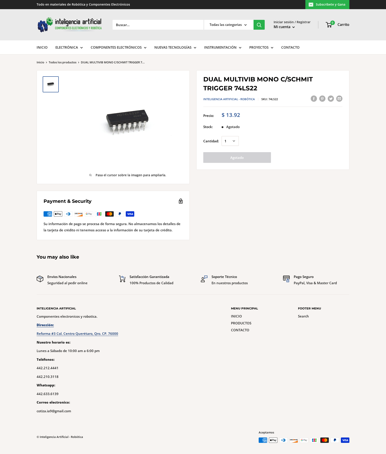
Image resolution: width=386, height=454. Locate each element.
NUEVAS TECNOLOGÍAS (172, 47)
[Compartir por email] (339, 98)
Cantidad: (211, 141)
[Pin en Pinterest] (322, 98)
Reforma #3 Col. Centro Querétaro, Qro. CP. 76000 (77, 333)
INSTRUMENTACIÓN (220, 47)
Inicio (40, 62)
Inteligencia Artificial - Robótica (229, 99)
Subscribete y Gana (330, 4)
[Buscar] (259, 25)
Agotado (237, 157)
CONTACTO (290, 47)
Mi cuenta (282, 26)
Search (303, 316)
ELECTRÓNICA (66, 47)
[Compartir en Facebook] (314, 98)
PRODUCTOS (241, 323)
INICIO (42, 47)
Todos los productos (62, 62)
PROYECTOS (259, 47)
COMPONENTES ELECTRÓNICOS (116, 47)
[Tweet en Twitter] (331, 98)
